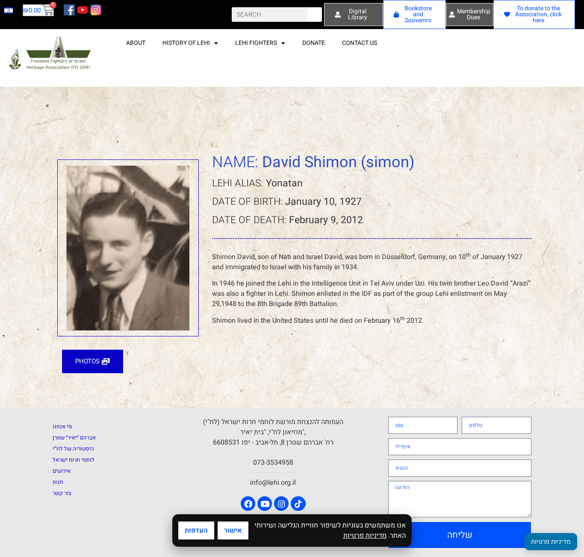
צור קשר (62, 493)
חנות (58, 482)
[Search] (314, 14)
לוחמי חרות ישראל (73, 460)
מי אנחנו (62, 426)
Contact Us (359, 42)
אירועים (62, 471)
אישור (233, 530)
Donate (313, 42)
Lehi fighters (256, 42)
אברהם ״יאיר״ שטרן (74, 437)
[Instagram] (281, 503)
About (135, 42)
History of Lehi (186, 42)
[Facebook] (248, 503)
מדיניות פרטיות (364, 535)
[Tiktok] (298, 503)
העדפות (196, 530)
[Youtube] (264, 503)
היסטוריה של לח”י (73, 449)
